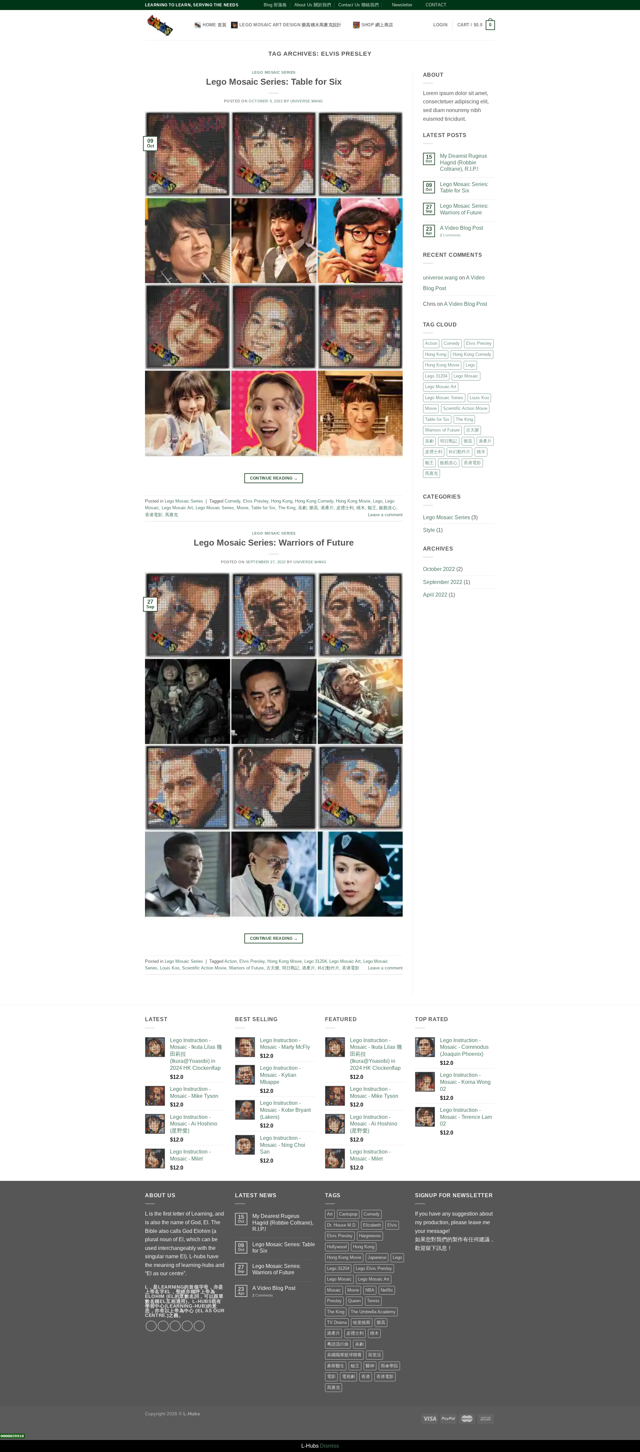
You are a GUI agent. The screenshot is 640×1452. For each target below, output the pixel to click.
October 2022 (439, 569)
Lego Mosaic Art (177, 507)
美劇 (359, 1344)
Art (330, 1214)
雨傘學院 (389, 1365)
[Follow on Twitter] (466, 5)
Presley (334, 1300)
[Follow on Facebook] (453, 5)
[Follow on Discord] (492, 5)
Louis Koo (169, 967)
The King (286, 507)
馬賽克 (171, 514)
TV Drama (337, 1322)
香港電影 (153, 514)
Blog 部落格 (275, 4)
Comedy (232, 501)
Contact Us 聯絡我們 (358, 4)
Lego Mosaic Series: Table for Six (274, 81)
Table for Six (263, 507)
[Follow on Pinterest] (479, 5)
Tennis (373, 1300)
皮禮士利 (345, 507)
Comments (450, 235)
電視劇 (348, 1376)
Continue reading (274, 478)
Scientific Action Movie (204, 967)
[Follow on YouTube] (485, 5)
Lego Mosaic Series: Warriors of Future (274, 542)
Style (429, 530)
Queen (354, 1300)
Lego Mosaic (466, 376)
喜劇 (302, 507)
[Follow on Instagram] (460, 5)
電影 (331, 1376)
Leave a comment (385, 514)
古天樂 (272, 967)
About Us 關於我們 (312, 4)
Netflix (387, 1290)
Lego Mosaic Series (274, 72)
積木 (360, 507)
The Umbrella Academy (373, 1311)
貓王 (372, 507)
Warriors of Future (246, 967)
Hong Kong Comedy (314, 501)
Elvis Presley (255, 501)
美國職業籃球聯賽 (344, 1354)
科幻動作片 (328, 967)
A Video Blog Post (461, 228)
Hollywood (337, 1246)
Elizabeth (372, 1225)
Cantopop (348, 1214)
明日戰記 (290, 967)
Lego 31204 (315, 961)
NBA (369, 1290)
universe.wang (306, 101)
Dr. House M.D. (342, 1225)
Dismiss (329, 1446)
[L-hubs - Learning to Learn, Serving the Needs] (160, 25)
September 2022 (442, 582)
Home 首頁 (214, 24)
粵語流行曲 (338, 1344)
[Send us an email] (473, 5)
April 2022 (435, 595)
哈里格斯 (361, 1322)
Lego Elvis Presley (374, 1268)
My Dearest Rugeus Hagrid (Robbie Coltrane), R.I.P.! (463, 162)
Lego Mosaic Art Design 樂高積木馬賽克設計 (290, 24)
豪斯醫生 (335, 1365)
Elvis (392, 1225)
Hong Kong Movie (353, 501)
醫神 (370, 1365)
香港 (365, 1376)
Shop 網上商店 (377, 24)
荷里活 (374, 1354)
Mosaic (334, 1290)
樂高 (313, 507)
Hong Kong (281, 501)
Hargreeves (370, 1235)
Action (230, 961)
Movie (242, 507)
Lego (377, 501)
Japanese (377, 1257)
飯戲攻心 (387, 507)
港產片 (327, 507)
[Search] (187, 25)
